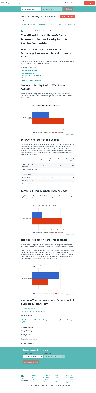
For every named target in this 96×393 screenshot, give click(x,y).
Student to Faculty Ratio (30, 71)
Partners (45, 381)
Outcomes (69, 24)
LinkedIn (57, 381)
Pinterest (57, 377)
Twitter (56, 375)
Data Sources (46, 375)
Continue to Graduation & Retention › (34, 311)
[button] (67, 16)
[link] (25, 24)
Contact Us (34, 379)
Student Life (52, 24)
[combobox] (72, 2)
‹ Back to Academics (28, 309)
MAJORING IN (47, 353)
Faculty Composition (28, 73)
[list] (25, 24)
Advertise (45, 379)
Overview (23, 24)
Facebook (57, 379)
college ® (10, 3)
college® (24, 379)
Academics (42, 24)
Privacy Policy (69, 377)
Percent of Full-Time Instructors (32, 75)
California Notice (70, 379)
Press (33, 377)
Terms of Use (69, 375)
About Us (34, 375)
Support (34, 381)
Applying (32, 24)
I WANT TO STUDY (27, 353)
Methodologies (47, 377)
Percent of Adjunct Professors (31, 78)
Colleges (19, 3)
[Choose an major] (52, 9)
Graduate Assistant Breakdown (32, 80)
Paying (59, 24)
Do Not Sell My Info (69, 382)
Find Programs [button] (89, 3)
